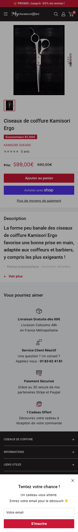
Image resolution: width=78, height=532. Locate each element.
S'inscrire (39, 524)
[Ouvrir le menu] (6, 13)
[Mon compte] (63, 14)
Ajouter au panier (39, 178)
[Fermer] (72, 480)
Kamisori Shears (17, 145)
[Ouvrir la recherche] (56, 14)
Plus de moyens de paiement (39, 201)
